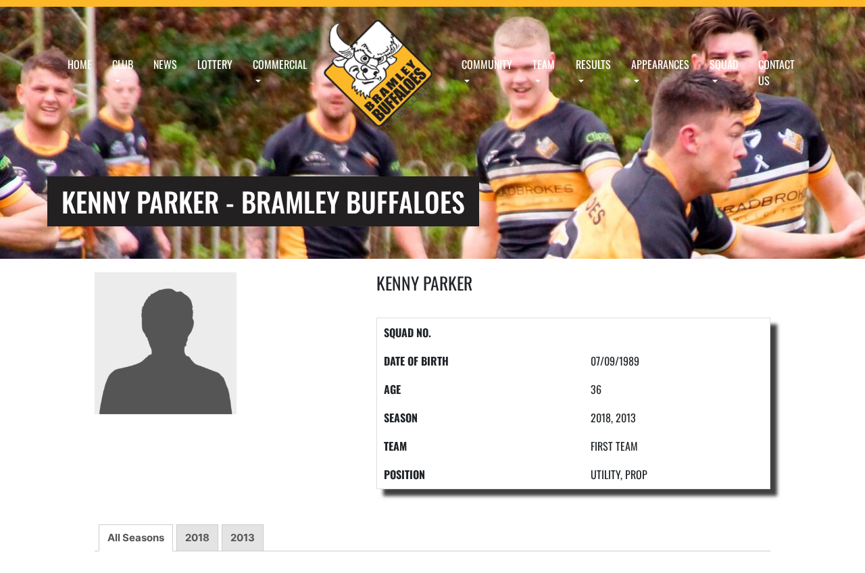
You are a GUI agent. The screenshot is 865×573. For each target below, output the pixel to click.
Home (80, 64)
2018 (197, 537)
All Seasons (135, 537)
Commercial (280, 64)
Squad (724, 64)
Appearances (660, 64)
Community (487, 64)
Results (593, 64)
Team (544, 64)
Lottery (214, 64)
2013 (242, 537)
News (165, 64)
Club (122, 64)
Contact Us (776, 72)
